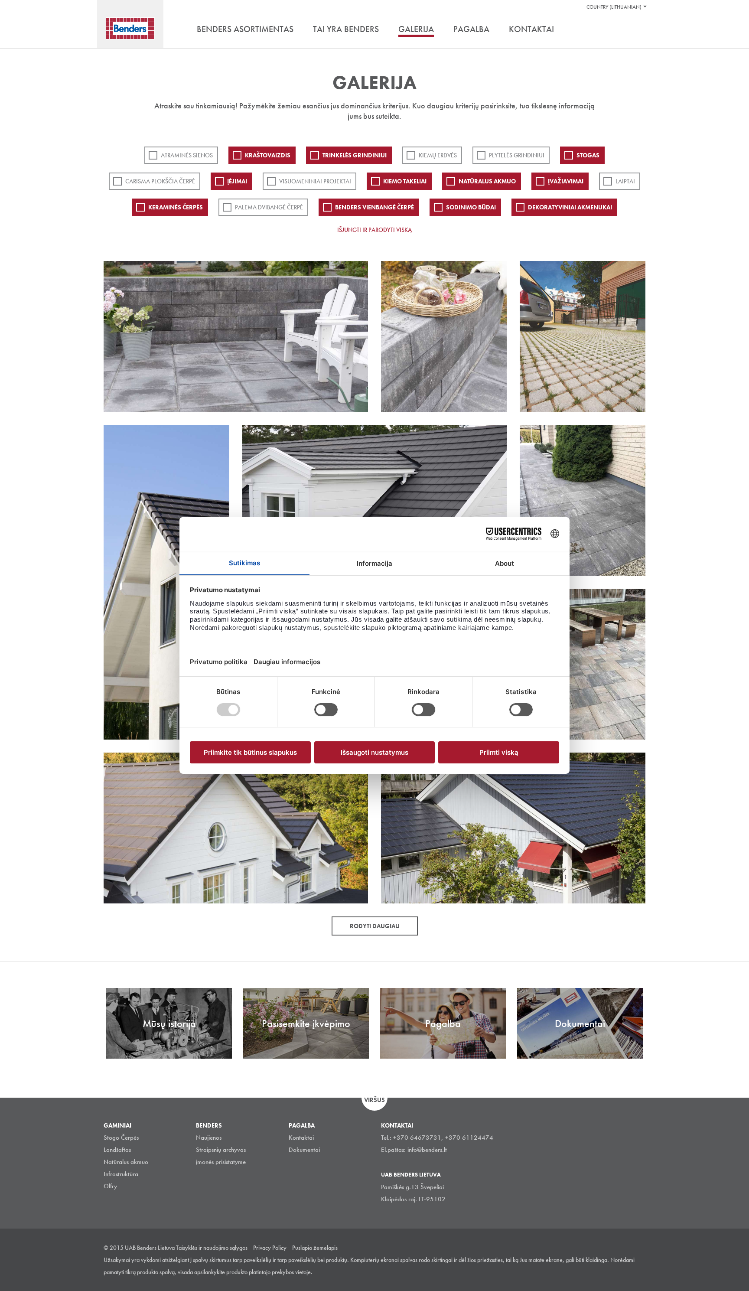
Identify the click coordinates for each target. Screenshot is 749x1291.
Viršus (374, 1100)
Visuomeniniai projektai (315, 181)
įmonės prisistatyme (221, 1161)
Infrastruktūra (121, 1174)
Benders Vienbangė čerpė (374, 207)
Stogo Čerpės (121, 1137)
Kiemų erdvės (438, 155)
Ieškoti (639, 30)
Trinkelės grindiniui (354, 155)
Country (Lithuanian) (614, 6)
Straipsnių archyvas (221, 1149)
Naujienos (208, 1137)
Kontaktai (301, 1137)
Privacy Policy (270, 1248)
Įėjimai (237, 181)
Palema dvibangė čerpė (269, 207)
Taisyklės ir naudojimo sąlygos (211, 1248)
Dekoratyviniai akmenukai (570, 207)
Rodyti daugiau (375, 926)
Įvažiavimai (565, 181)
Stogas (587, 155)
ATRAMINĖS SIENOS (187, 155)
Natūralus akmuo (487, 181)
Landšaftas (117, 1149)
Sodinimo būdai (471, 207)
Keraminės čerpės (175, 207)
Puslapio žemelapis (315, 1248)
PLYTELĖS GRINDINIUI (516, 155)
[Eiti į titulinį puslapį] (130, 28)
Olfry (110, 1186)
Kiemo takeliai (405, 181)
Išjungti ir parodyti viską (374, 230)
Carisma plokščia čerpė (160, 181)
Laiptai (625, 181)
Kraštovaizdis (267, 155)
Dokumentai (304, 1149)
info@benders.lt (427, 1149)
